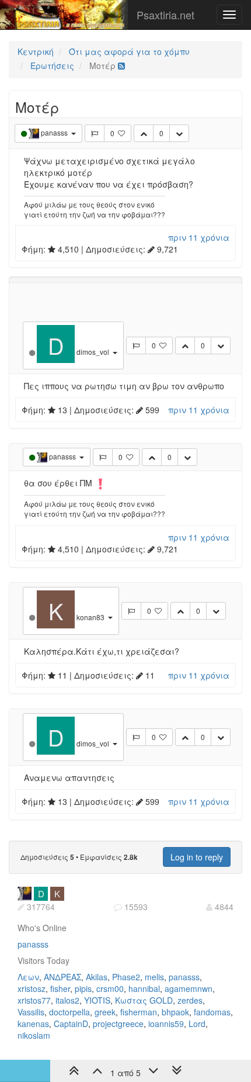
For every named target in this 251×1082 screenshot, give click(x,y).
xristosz (32, 988)
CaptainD (71, 1023)
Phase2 (126, 977)
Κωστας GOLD (144, 1000)
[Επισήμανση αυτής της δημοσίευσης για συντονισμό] (94, 133)
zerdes (190, 1000)
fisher (60, 988)
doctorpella (69, 1012)
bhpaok (175, 1012)
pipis (83, 988)
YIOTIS (97, 1000)
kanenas (33, 1023)
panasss (33, 944)
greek (105, 1012)
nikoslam (34, 1035)
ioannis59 (166, 1023)
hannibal (144, 988)
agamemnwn (188, 988)
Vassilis (31, 1012)
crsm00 (110, 988)
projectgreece (118, 1023)
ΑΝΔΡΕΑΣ (62, 977)
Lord (197, 1023)
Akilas (96, 977)
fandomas (212, 1012)
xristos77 (34, 1000)
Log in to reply (196, 857)
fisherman (138, 1012)
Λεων (28, 977)
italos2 (67, 1000)
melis (154, 977)
